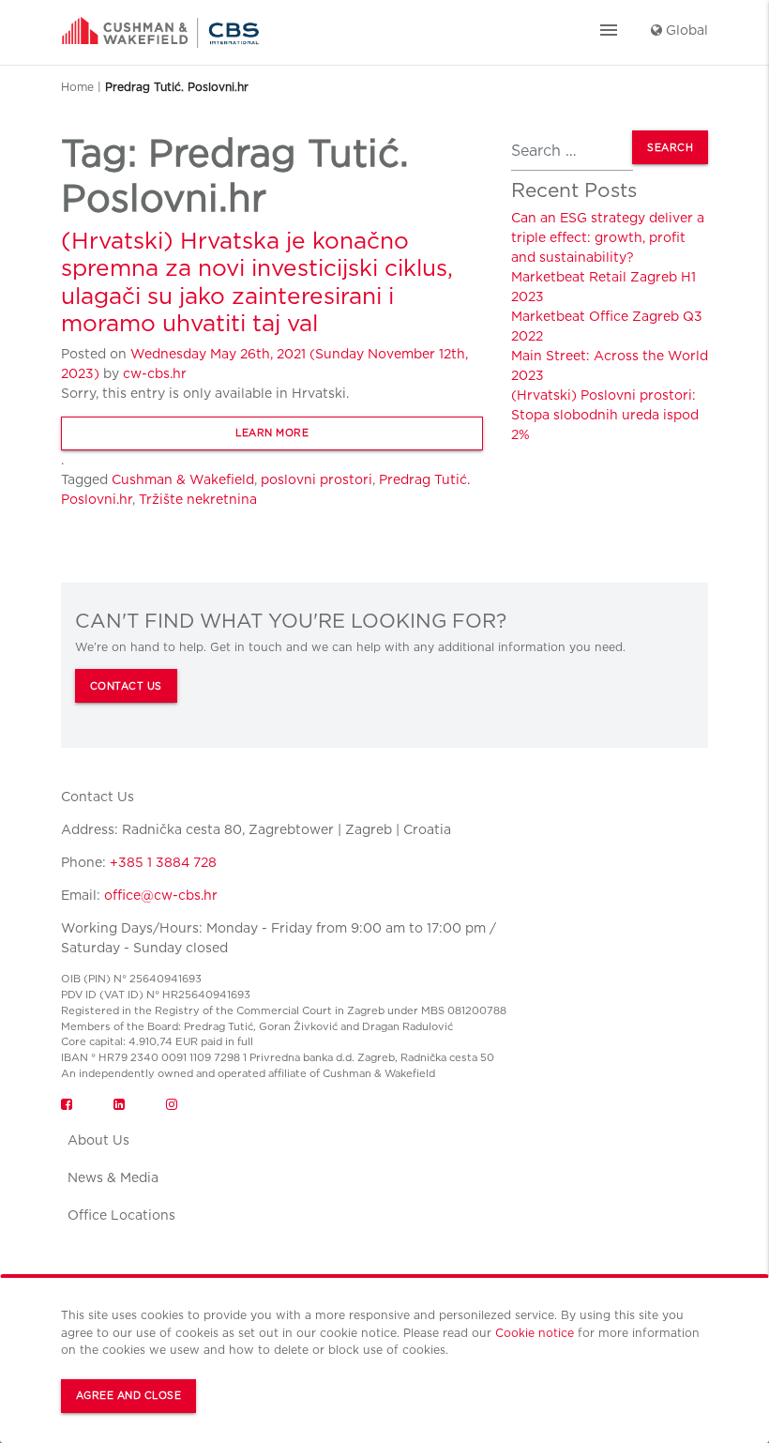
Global (685, 30)
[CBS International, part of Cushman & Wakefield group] (160, 26)
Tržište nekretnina (198, 499)
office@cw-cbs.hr (161, 895)
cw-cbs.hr (155, 373)
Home (77, 87)
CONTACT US (126, 686)
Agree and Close (129, 1396)
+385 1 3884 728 (163, 862)
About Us (98, 1139)
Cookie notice (534, 1333)
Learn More (272, 433)
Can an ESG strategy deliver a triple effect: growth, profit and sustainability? (607, 237)
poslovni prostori (316, 479)
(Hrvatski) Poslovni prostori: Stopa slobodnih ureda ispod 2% (605, 414)
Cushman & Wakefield (183, 479)
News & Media (113, 1177)
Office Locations (121, 1215)
